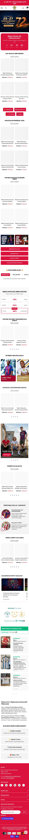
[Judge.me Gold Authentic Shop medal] (7, 614)
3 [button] (14, 349)
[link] (14, 249)
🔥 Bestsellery (8, 109)
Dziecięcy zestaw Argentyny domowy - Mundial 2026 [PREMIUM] (21, 341)
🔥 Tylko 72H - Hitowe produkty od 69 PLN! (14, 2)
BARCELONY (5, 274)
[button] (13, 694)
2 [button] (12, 349)
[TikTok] (15, 785)
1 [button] (10, 349)
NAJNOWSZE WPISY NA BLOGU (12, 576)
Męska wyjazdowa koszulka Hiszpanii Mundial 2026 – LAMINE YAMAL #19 (21, 409)
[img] (5, 632)
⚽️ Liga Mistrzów (20, 109)
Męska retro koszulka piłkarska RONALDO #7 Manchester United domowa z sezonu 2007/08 (7, 487)
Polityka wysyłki (19, 828)
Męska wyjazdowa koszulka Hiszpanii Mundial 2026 (7, 74)
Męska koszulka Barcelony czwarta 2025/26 (21, 200)
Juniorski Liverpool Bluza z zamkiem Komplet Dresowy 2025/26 (21, 559)
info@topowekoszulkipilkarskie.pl (12, 776)
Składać (24, 812)
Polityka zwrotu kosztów (11, 828)
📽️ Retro (19, 114)
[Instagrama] (6, 785)
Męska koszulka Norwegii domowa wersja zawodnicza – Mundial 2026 (21, 166)
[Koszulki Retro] (14, 441)
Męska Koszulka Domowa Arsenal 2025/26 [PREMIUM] (21, 224)
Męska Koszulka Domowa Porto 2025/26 (7, 224)
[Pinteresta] (10, 785)
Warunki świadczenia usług (9, 828)
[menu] (2, 8)
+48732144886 (10, 778)
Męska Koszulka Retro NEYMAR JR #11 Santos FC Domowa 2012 (21, 487)
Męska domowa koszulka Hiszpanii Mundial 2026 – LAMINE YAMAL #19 (7, 409)
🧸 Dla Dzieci (10, 114)
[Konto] (23, 8)
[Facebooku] (2, 785)
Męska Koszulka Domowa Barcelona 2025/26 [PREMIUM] (7, 200)
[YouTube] (19, 785)
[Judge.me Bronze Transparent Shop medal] (22, 614)
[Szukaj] (6, 8)
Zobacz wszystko (14, 56)
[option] (7, 336)
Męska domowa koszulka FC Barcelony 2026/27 (21, 74)
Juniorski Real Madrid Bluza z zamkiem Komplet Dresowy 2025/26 (7, 559)
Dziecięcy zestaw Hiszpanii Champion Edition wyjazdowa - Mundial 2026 (7, 98)
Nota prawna (17, 829)
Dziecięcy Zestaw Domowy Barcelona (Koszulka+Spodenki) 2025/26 (21, 98)
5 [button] (18, 349)
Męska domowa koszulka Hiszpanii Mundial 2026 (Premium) (7, 142)
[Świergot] (23, 785)
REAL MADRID (16, 274)
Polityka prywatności (23, 828)
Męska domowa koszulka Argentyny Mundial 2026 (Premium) (7, 166)
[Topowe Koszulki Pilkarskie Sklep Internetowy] (7, 240)
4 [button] (16, 349)
